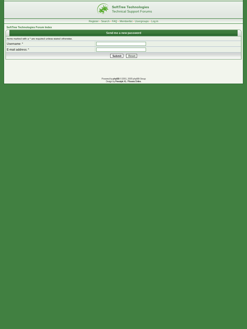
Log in (154, 21)
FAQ (114, 21)
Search (105, 21)
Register (94, 21)
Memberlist (126, 21)
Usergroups (142, 21)
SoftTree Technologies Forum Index (29, 27)
